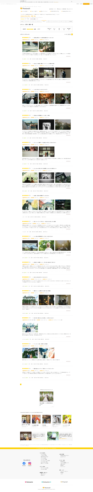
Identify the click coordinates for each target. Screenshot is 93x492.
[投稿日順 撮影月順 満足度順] (70, 34)
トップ (22, 21)
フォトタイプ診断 (44, 459)
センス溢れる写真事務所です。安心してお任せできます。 (43, 236)
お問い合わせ (62, 464)
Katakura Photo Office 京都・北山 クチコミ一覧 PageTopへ (47, 448)
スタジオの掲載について (64, 462)
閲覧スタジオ (43, 473)
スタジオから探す (44, 469)
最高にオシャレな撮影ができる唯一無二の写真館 (42, 290)
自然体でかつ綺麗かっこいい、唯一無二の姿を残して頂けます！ (45, 262)
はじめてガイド (63, 456)
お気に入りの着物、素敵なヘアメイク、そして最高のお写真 (44, 63)
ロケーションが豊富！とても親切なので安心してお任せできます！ (45, 142)
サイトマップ (62, 466)
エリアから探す (43, 454)
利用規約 (62, 472)
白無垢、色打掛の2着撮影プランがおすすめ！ (41, 195)
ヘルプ (61, 473)
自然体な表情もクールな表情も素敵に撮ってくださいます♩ (44, 37)
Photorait (46, 488)
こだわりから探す (44, 455)
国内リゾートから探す (44, 463)
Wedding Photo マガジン (67, 11)
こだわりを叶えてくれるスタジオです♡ (40, 89)
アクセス (70, 21)
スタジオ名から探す (44, 461)
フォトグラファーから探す (45, 460)
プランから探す (43, 458)
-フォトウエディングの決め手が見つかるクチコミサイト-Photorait (25, 8)
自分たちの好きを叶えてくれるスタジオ (40, 277)
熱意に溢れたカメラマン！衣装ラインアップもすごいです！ (44, 368)
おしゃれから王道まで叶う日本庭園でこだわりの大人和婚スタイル (45, 168)
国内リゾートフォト (44, 11)
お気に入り (43, 475)
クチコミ (44, 21)
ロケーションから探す (44, 467)
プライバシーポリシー (64, 471)
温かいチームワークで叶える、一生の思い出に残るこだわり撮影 (45, 221)
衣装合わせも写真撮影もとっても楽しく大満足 (42, 115)
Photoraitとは (62, 461)
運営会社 (62, 465)
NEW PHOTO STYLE (55, 11)
